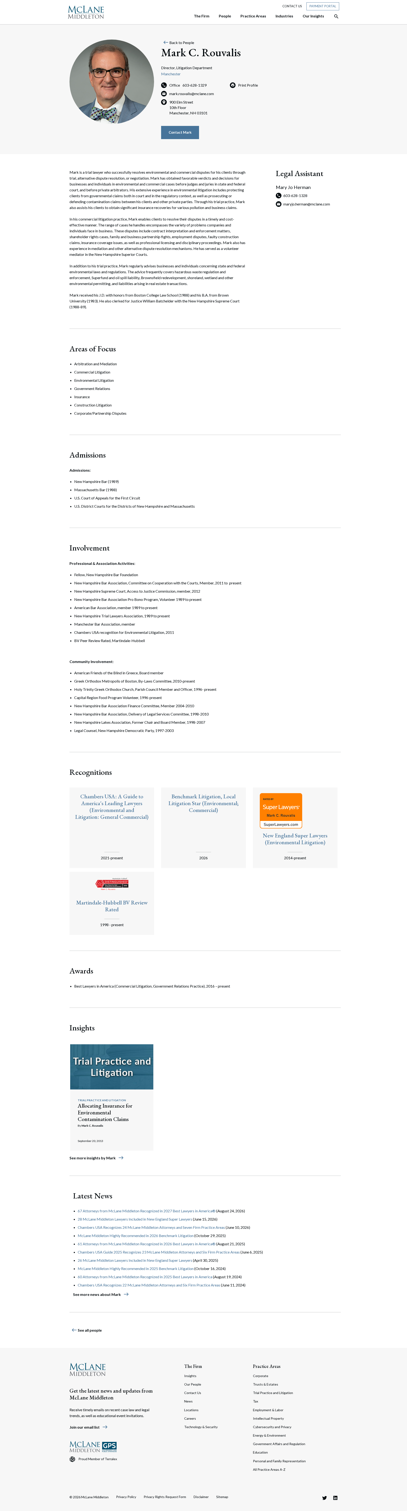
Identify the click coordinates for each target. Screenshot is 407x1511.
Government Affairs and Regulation (279, 1444)
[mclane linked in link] (335, 1498)
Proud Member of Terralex (97, 1459)
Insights (190, 1376)
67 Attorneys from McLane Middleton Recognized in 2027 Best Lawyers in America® (147, 1211)
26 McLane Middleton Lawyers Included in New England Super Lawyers (135, 1260)
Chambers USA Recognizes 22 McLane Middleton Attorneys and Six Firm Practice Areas (149, 1285)
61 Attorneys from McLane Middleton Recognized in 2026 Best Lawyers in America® (147, 1244)
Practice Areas (267, 1366)
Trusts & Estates (265, 1384)
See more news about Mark (101, 1294)
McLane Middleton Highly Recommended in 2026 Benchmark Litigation (136, 1235)
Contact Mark (180, 132)
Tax (255, 1401)
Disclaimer (201, 1497)
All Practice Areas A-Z (269, 1469)
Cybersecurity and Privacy (272, 1427)
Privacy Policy (126, 1497)
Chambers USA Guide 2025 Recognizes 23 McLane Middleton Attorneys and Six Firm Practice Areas (159, 1252)
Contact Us (292, 6)
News (188, 1401)
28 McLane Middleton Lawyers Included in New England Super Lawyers (135, 1219)
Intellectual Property (268, 1418)
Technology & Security (201, 1427)
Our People (192, 1384)
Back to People (178, 42)
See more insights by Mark (96, 1158)
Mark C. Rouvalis (92, 1125)
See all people (86, 1330)
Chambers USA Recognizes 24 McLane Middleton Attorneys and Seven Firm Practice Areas (151, 1227)
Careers (190, 1418)
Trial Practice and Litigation (102, 1100)
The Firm (193, 1366)
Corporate (260, 1376)
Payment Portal (322, 6)
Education (260, 1452)
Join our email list (88, 1427)
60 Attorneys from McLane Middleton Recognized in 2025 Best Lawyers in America (145, 1276)
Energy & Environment (269, 1435)
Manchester (171, 74)
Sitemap (222, 1497)
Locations (191, 1410)
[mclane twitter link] (324, 1498)
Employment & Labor (268, 1410)
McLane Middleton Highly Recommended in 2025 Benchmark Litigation (136, 1268)
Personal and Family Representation (279, 1461)
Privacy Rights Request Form (165, 1497)
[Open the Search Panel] (334, 16)
